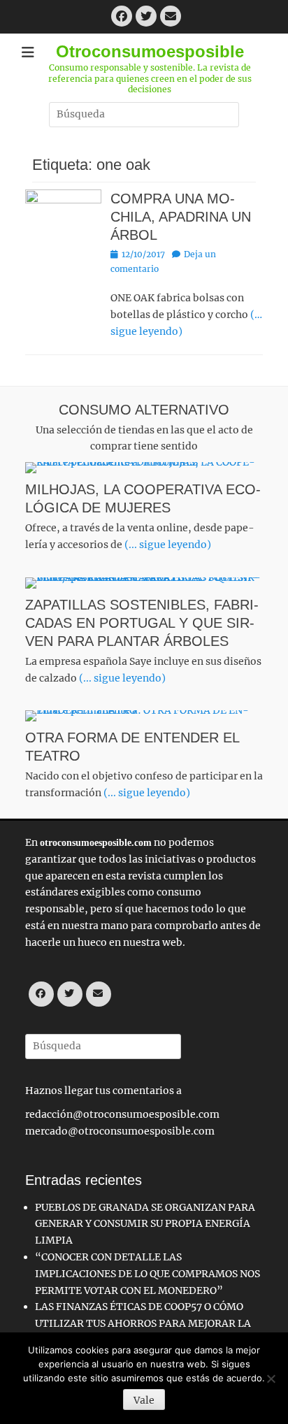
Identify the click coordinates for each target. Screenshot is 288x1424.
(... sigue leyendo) (167, 544)
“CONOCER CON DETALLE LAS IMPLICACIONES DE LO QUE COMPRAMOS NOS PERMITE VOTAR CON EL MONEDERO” (147, 1274)
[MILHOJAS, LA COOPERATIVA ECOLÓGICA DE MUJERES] (144, 467)
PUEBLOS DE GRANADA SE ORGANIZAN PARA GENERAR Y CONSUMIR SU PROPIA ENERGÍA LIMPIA (145, 1224)
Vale (144, 1400)
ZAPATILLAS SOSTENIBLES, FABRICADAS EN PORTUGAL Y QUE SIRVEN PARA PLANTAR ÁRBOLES (142, 623)
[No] (271, 1379)
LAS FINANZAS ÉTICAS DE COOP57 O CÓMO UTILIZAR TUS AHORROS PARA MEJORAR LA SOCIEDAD (143, 1323)
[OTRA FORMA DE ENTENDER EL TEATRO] (144, 715)
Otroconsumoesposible (150, 51)
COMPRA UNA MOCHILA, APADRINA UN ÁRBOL (180, 217)
